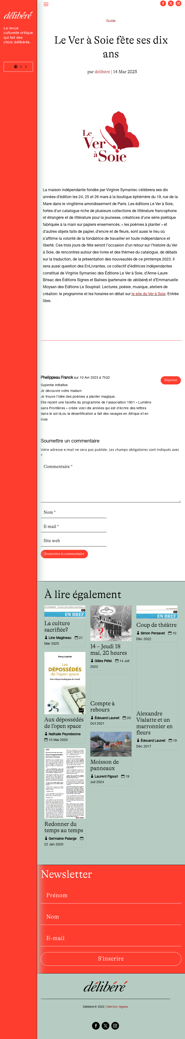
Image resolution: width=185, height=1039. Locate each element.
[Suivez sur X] (171, 3)
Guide (111, 21)
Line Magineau (60, 638)
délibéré (102, 72)
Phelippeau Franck (57, 378)
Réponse (170, 380)
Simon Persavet (153, 633)
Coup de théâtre (156, 625)
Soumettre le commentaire (64, 554)
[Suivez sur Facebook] (163, 3)
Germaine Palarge (63, 839)
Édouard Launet (153, 741)
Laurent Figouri (106, 777)
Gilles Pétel (103, 661)
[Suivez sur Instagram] (178, 3)
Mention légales (117, 1007)
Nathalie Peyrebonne (65, 734)
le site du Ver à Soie (148, 294)
